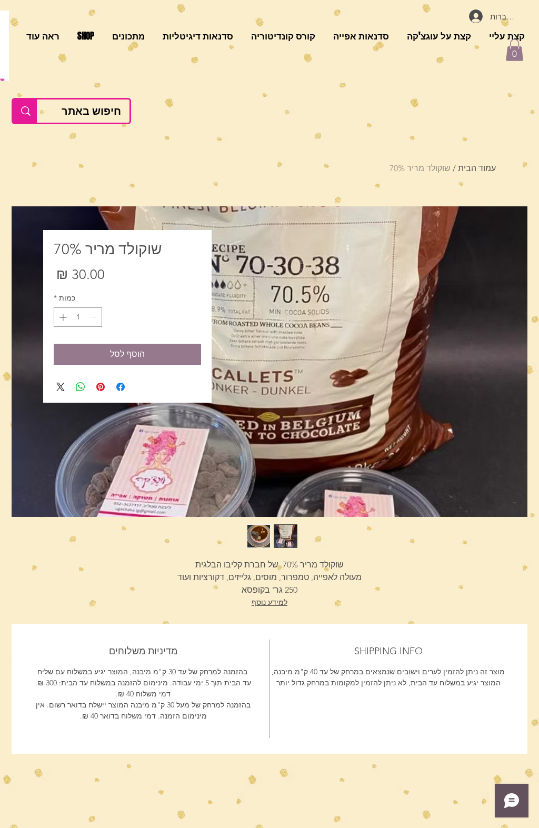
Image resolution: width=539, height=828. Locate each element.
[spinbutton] (77, 317)
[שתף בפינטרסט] (100, 387)
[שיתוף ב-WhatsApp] (80, 387)
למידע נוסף (269, 602)
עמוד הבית (477, 168)
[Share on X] (60, 387)
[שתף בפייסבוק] (120, 387)
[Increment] (61, 317)
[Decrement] (94, 317)
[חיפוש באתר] (25, 111)
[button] (514, 50)
